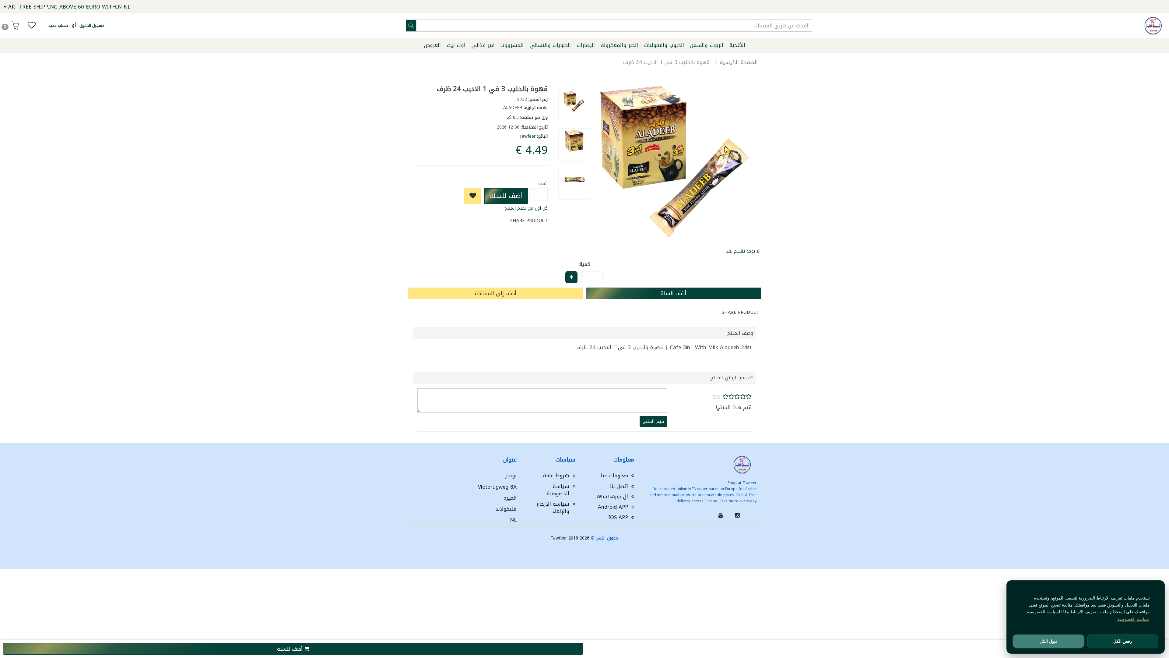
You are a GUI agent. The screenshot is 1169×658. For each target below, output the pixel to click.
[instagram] (737, 515)
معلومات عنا (614, 475)
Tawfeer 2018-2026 (570, 538)
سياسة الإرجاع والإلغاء (553, 507)
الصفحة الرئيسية (739, 62)
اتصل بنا (619, 486)
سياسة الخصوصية (558, 489)
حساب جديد (58, 25)
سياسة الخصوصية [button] (1133, 619)
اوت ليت (456, 45)
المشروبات (512, 45)
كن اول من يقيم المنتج (526, 208)
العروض (432, 45)
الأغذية (737, 45)
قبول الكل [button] (1049, 641)
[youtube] (720, 515)
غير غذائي (483, 45)
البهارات (586, 45)
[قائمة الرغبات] (31, 26)
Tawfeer (527, 136)
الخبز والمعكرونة (619, 45)
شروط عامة (556, 475)
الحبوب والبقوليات (664, 45)
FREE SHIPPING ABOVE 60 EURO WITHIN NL (74, 7)
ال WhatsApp (612, 496)
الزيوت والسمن (706, 45)
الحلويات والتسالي (550, 45)
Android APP (613, 507)
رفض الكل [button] (1122, 641)
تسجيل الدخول (91, 25)
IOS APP (618, 517)
